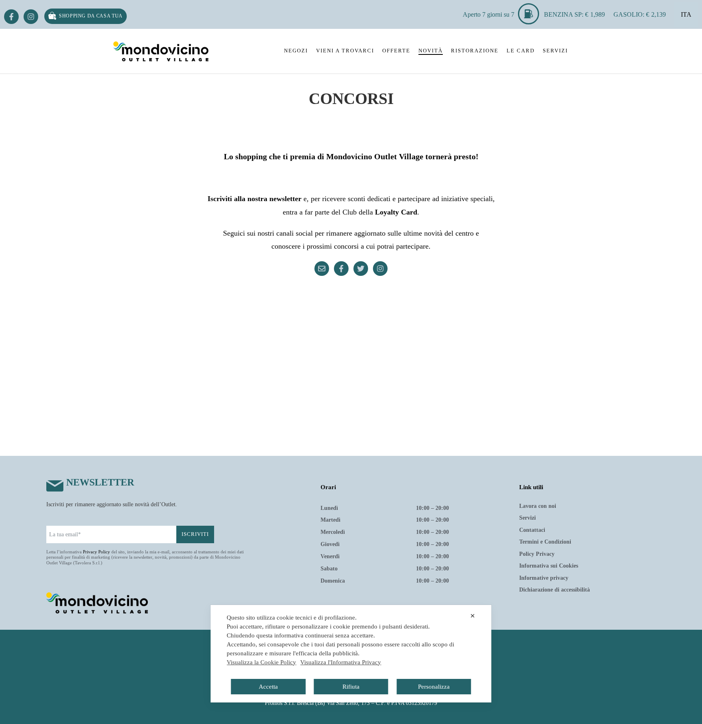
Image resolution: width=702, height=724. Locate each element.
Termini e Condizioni (545, 542)
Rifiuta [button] (351, 686)
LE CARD (521, 51)
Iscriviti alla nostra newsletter (254, 199)
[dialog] (350, 653)
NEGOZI (296, 51)
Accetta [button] (268, 686)
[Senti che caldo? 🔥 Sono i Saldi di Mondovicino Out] (257, 314)
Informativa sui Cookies (548, 566)
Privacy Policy (96, 551)
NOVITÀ (430, 51)
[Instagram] (31, 16)
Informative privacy (543, 578)
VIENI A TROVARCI (345, 51)
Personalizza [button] (434, 686)
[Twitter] (360, 268)
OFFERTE (396, 51)
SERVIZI (555, 51)
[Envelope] (321, 268)
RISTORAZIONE (474, 51)
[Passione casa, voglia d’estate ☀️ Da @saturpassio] (539, 368)
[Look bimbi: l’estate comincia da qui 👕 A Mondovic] (445, 314)
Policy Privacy (537, 554)
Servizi (527, 518)
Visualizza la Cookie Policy (261, 662)
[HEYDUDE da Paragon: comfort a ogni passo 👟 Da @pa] (445, 368)
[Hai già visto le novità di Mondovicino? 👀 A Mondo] (539, 314)
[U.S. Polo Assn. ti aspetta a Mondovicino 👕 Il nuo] (257, 368)
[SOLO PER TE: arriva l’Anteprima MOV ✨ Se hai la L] (162, 368)
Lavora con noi (537, 506)
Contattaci (532, 530)
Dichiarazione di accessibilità (554, 590)
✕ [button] (472, 616)
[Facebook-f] (11, 16)
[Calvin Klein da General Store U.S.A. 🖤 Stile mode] (351, 368)
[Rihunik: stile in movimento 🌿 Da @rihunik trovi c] (162, 314)
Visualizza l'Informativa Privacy (340, 662)
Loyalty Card (396, 212)
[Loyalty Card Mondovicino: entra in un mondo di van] (351, 314)
